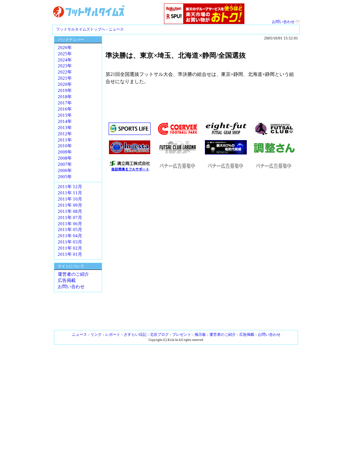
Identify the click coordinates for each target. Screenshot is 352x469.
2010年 (65, 146)
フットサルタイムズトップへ (80, 29)
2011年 (65, 140)
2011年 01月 (70, 254)
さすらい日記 (135, 334)
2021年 (65, 78)
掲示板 (200, 334)
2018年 (65, 96)
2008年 (65, 158)
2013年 (65, 127)
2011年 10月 (70, 199)
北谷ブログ (159, 334)
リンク (96, 334)
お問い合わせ (284, 22)
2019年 (65, 90)
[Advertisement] (202, 251)
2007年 (65, 164)
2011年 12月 (70, 186)
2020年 (65, 84)
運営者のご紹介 (73, 274)
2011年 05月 (70, 229)
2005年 (65, 176)
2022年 (65, 72)
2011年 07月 (70, 217)
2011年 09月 (70, 205)
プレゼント (181, 334)
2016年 (65, 109)
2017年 (65, 103)
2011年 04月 (70, 235)
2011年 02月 (70, 248)
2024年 (65, 60)
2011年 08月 (70, 211)
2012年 (65, 133)
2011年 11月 (70, 193)
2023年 (65, 66)
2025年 (65, 54)
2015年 (65, 115)
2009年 (65, 152)
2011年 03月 (70, 242)
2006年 (65, 170)
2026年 (65, 47)
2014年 (65, 121)
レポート (112, 334)
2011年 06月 (70, 223)
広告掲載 (67, 280)
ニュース (116, 29)
